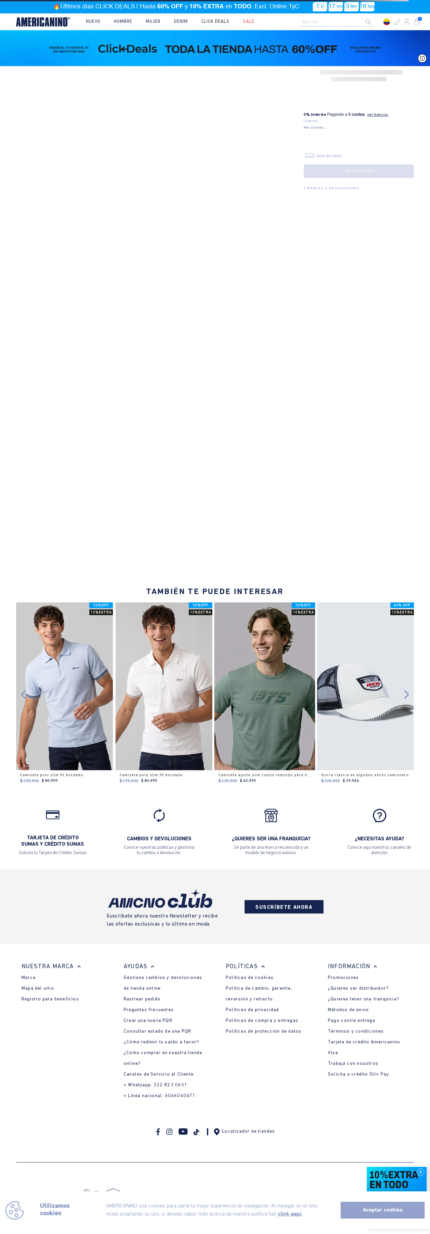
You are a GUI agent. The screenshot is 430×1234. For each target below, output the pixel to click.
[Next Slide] (406, 694)
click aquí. (290, 1214)
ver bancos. (378, 115)
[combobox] (338, 22)
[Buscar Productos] (373, 22)
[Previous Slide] (23, 694)
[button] (397, 22)
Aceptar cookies (383, 1210)
